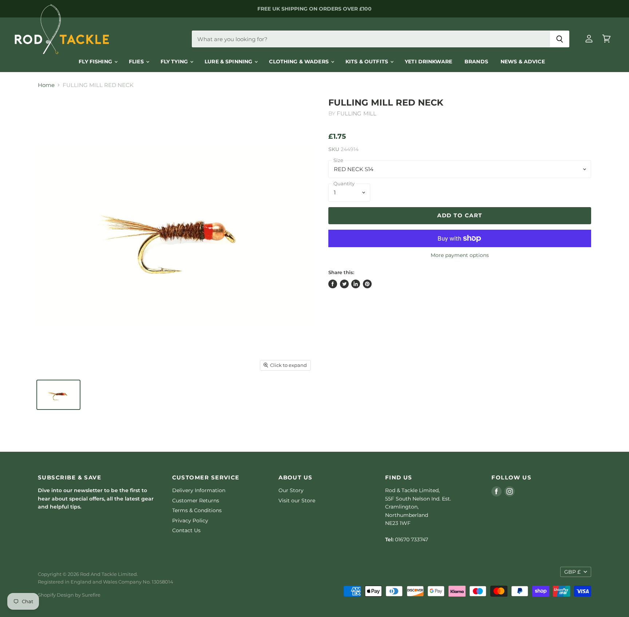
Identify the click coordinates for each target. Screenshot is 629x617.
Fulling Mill (356, 113)
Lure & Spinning (229, 61)
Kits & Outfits (367, 61)
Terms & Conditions (197, 510)
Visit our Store (296, 500)
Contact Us (186, 530)
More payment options (460, 255)
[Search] (559, 39)
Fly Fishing (96, 61)
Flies (137, 61)
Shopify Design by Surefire (69, 595)
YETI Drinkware (428, 61)
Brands (476, 61)
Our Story (291, 490)
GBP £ (572, 572)
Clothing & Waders (299, 61)
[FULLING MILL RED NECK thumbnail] (58, 394)
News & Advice (523, 61)
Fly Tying (175, 61)
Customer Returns (195, 500)
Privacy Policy (190, 520)
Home (46, 85)
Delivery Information (198, 490)
